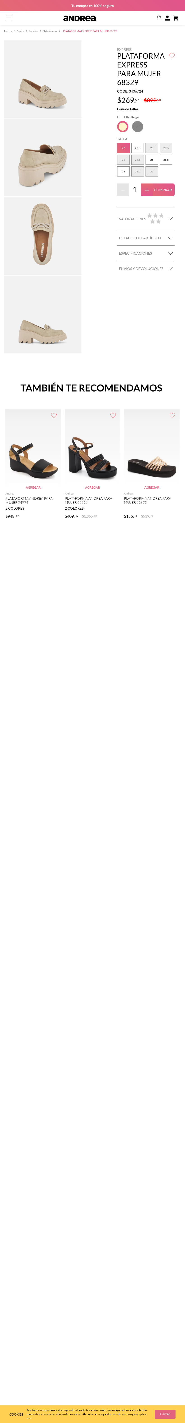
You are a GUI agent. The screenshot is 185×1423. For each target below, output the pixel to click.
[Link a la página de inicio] (8, 31)
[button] (159, 18)
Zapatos (33, 31)
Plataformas (50, 31)
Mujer (20, 31)
